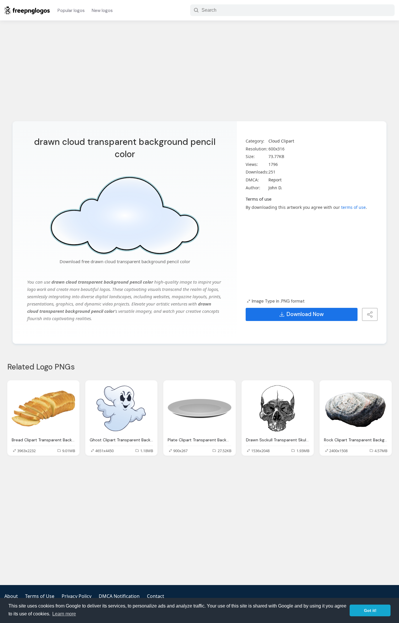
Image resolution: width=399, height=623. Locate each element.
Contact (155, 596)
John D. (275, 187)
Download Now (305, 314)
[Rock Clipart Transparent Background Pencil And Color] (355, 408)
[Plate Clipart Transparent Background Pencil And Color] (199, 408)
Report (275, 180)
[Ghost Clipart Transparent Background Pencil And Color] (121, 408)
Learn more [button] (64, 613)
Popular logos (71, 10)
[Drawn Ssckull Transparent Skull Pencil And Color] (277, 408)
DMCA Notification (119, 596)
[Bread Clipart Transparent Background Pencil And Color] (43, 408)
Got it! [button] (370, 610)
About (11, 596)
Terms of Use (39, 596)
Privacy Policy (76, 596)
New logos (102, 10)
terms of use (353, 207)
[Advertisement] (199, 74)
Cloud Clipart (281, 141)
